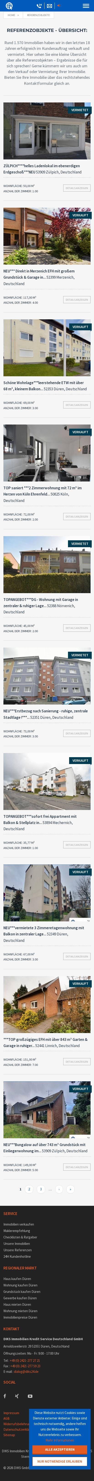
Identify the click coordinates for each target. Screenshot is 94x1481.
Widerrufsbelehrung (17, 1424)
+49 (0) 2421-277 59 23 (25, 1366)
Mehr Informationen (60, 1440)
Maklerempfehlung (16, 1231)
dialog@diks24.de (26, 1371)
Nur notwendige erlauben (59, 1461)
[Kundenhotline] (39, 6)
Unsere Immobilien (16, 1243)
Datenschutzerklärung (19, 1429)
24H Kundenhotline (17, 1256)
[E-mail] (49, 6)
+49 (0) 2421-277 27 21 (25, 1360)
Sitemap (9, 1435)
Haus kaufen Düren (17, 1279)
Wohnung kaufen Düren (20, 1285)
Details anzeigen (77, 188)
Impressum (11, 1413)
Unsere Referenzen (17, 1250)
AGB (6, 1418)
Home (11, 15)
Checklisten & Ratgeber (20, 1237)
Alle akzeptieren (60, 1449)
